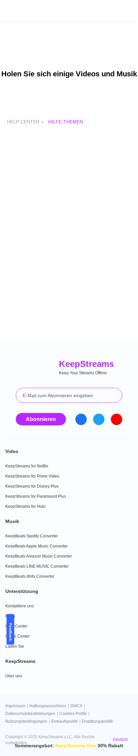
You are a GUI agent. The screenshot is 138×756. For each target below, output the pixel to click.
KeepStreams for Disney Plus (32, 486)
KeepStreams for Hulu (25, 506)
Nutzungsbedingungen (26, 721)
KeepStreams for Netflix (26, 466)
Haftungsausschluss (47, 706)
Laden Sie (14, 646)
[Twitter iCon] (99, 419)
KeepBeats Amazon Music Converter (38, 556)
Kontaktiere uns (19, 606)
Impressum (15, 706)
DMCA (76, 706)
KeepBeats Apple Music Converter (36, 546)
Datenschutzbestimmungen (30, 713)
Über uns (13, 676)
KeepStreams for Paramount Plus (35, 496)
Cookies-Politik (73, 713)
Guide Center (17, 636)
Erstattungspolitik (97, 721)
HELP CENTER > (26, 121)
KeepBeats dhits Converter (29, 576)
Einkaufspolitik (64, 721)
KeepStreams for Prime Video (32, 476)
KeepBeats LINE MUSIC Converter (37, 566)
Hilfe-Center (16, 626)
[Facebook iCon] (81, 419)
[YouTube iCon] (116, 419)
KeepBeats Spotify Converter (31, 536)
